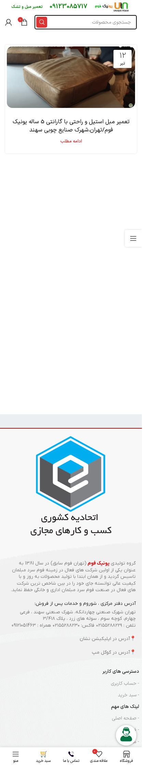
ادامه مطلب (71, 141)
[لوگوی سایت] (112, 6)
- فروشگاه (129, 730)
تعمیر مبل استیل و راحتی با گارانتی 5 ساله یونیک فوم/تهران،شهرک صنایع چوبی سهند (71, 126)
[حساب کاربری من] (8, 22)
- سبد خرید (128, 695)
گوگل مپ (101, 652)
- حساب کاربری (125, 683)
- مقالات (131, 742)
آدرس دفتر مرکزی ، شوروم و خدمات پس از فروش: (85, 603)
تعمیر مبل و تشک (27, 7)
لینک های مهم (125, 706)
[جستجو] (41, 22)
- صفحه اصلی (125, 718)
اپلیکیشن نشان (95, 639)
